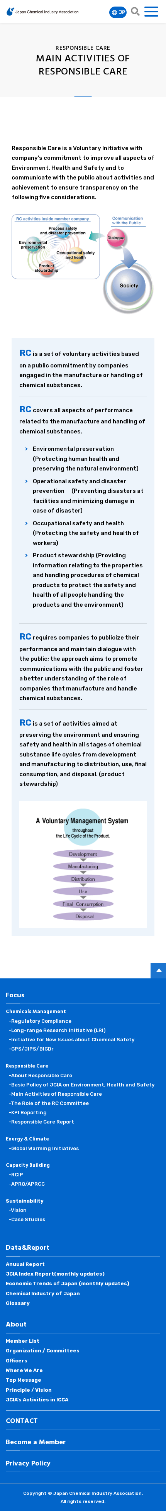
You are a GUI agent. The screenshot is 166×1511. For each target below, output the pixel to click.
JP (122, 12)
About (16, 1324)
